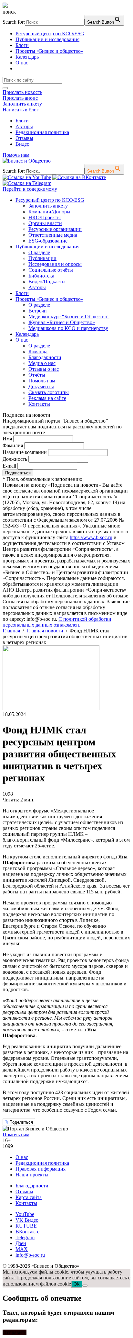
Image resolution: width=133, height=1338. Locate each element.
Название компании (25, 452)
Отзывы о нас (43, 369)
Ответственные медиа (52, 235)
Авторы (24, 126)
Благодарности (44, 357)
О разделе (39, 252)
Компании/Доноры (49, 211)
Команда (37, 351)
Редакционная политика (42, 132)
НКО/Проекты (44, 217)
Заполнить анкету (22, 104)
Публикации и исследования (47, 39)
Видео (22, 144)
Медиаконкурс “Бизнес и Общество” (68, 316)
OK (77, 1284)
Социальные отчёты (50, 270)
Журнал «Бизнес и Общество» (61, 322)
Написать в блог (21, 109)
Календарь (27, 57)
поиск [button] (9, 12)
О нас (21, 62)
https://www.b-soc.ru (91, 537)
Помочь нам (16, 155)
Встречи (37, 310)
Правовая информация (40, 1169)
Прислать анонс (20, 98)
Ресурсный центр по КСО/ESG (49, 33)
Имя (7, 438)
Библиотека (41, 275)
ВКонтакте (27, 1231)
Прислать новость (22, 92)
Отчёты (36, 375)
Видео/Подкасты (47, 281)
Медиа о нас (42, 363)
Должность (15, 459)
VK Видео (26, 1220)
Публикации (42, 258)
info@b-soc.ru (30, 1255)
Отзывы (24, 138)
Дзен (20, 1243)
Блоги (22, 45)
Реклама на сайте (47, 398)
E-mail (9, 466)
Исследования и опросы (55, 264)
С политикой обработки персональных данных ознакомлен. (57, 622)
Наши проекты (31, 1174)
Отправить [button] (14, 1332)
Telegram (25, 1237)
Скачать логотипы (48, 392)
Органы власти (45, 223)
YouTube (24, 1214)
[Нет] (84, 1286)
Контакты (39, 404)
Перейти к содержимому (30, 189)
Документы (41, 386)
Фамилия (13, 445)
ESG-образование (47, 241)
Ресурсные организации (55, 229)
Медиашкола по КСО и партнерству (68, 328)
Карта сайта (28, 1197)
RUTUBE (26, 1226)
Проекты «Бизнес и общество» (49, 51)
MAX (21, 1249)
